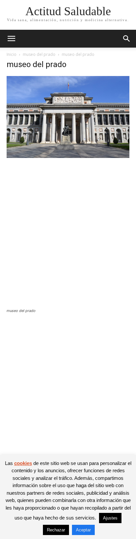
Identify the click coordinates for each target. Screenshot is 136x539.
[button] (11, 39)
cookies (23, 463)
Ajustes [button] (110, 518)
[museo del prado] (68, 156)
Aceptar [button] (83, 529)
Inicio (12, 54)
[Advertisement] (68, 237)
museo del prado (39, 54)
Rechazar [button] (56, 529)
